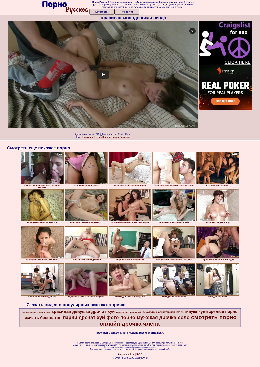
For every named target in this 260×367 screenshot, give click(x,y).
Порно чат (126, 11)
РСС (139, 354)
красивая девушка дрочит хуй (83, 311)
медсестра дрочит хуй (128, 312)
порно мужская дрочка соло (155, 317)
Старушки (87, 137)
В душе (98, 137)
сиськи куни (186, 312)
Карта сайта (125, 354)
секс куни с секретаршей (159, 312)
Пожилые (125, 137)
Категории (101, 11)
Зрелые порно (110, 137)
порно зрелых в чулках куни (36, 312)
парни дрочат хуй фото (91, 317)
